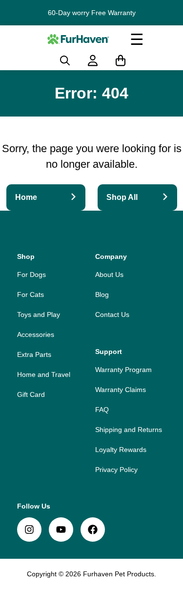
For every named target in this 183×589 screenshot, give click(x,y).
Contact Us (112, 314)
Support (108, 351)
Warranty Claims (120, 389)
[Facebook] (93, 529)
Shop (26, 256)
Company (111, 256)
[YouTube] (61, 529)
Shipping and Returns (128, 429)
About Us (109, 274)
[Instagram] (29, 529)
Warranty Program (123, 369)
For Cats (30, 294)
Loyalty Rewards (120, 449)
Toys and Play (38, 314)
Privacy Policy (116, 469)
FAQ (102, 409)
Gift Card (31, 394)
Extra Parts (34, 354)
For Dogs (31, 274)
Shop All (122, 197)
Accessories (35, 334)
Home (26, 197)
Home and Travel (43, 374)
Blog (102, 294)
